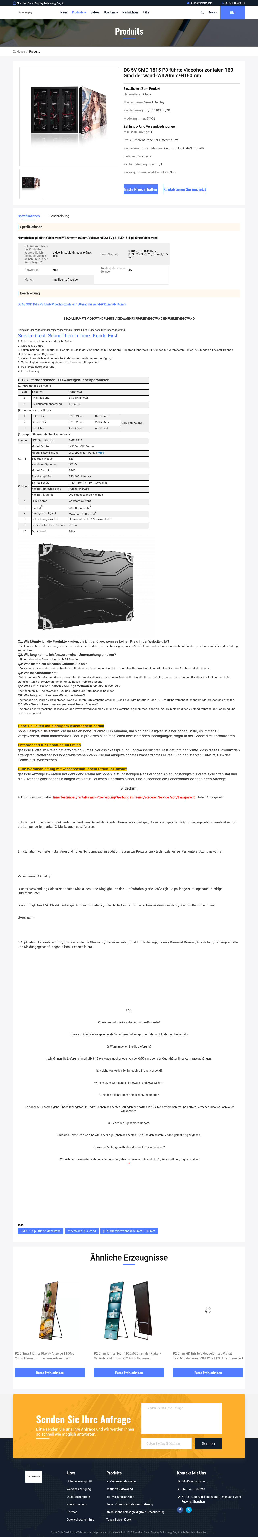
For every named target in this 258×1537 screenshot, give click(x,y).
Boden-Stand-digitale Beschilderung (129, 1504)
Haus (63, 12)
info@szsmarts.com (202, 3)
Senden (208, 1443)
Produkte (78, 12)
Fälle (146, 12)
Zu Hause (19, 51)
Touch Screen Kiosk (118, 1519)
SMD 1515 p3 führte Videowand (41, 1231)
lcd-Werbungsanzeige (120, 1496)
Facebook (180, 1510)
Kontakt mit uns (77, 1504)
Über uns (110, 12)
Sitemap (72, 1512)
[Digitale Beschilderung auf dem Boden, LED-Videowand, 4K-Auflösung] (208, 1310)
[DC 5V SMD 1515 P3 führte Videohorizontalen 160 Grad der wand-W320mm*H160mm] (69, 117)
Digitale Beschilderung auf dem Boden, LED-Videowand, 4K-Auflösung (204, 1356)
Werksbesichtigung (79, 1489)
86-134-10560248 (234, 3)
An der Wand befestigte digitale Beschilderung (135, 1512)
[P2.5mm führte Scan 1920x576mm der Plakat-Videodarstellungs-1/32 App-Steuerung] (50, 1310)
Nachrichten (130, 12)
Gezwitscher (189, 1510)
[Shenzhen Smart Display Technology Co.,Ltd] (25, 12)
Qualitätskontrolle (78, 1496)
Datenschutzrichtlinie (80, 1519)
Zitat (232, 12)
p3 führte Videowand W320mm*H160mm (129, 1231)
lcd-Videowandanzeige (121, 1481)
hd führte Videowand (119, 1489)
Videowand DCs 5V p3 (82, 1231)
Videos (95, 12)
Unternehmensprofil (79, 1481)
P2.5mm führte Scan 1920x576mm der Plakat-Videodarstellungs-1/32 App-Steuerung (48, 1356)
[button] (20, 1319)
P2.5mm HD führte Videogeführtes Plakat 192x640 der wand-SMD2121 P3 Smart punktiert (129, 1356)
